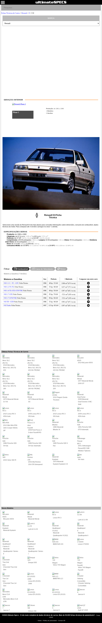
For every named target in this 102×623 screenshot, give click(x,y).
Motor (63, 269)
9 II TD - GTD (9, 302)
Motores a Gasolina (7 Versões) (15, 274)
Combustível (22, 269)
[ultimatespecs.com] (51, 2)
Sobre (40, 620)
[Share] (98, 7)
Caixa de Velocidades (44, 269)
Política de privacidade (50, 620)
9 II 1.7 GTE (8, 294)
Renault (24, 13)
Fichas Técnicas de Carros (10, 13)
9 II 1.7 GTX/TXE (10, 298)
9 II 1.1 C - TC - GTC (11, 283)
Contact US (61, 620)
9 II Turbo (7, 305)
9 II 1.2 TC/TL (9, 287)
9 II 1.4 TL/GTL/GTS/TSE (13, 291)
